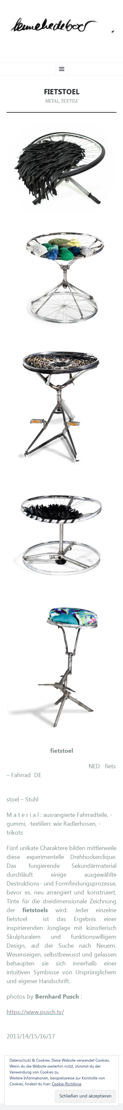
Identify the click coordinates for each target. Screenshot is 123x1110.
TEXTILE (69, 101)
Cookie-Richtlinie (66, 1084)
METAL (52, 101)
